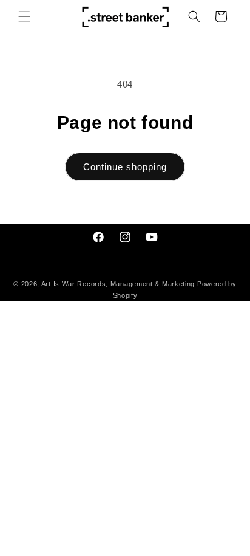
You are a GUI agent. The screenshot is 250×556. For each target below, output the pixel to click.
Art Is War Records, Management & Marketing (119, 283)
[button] (24, 16)
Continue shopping (125, 167)
